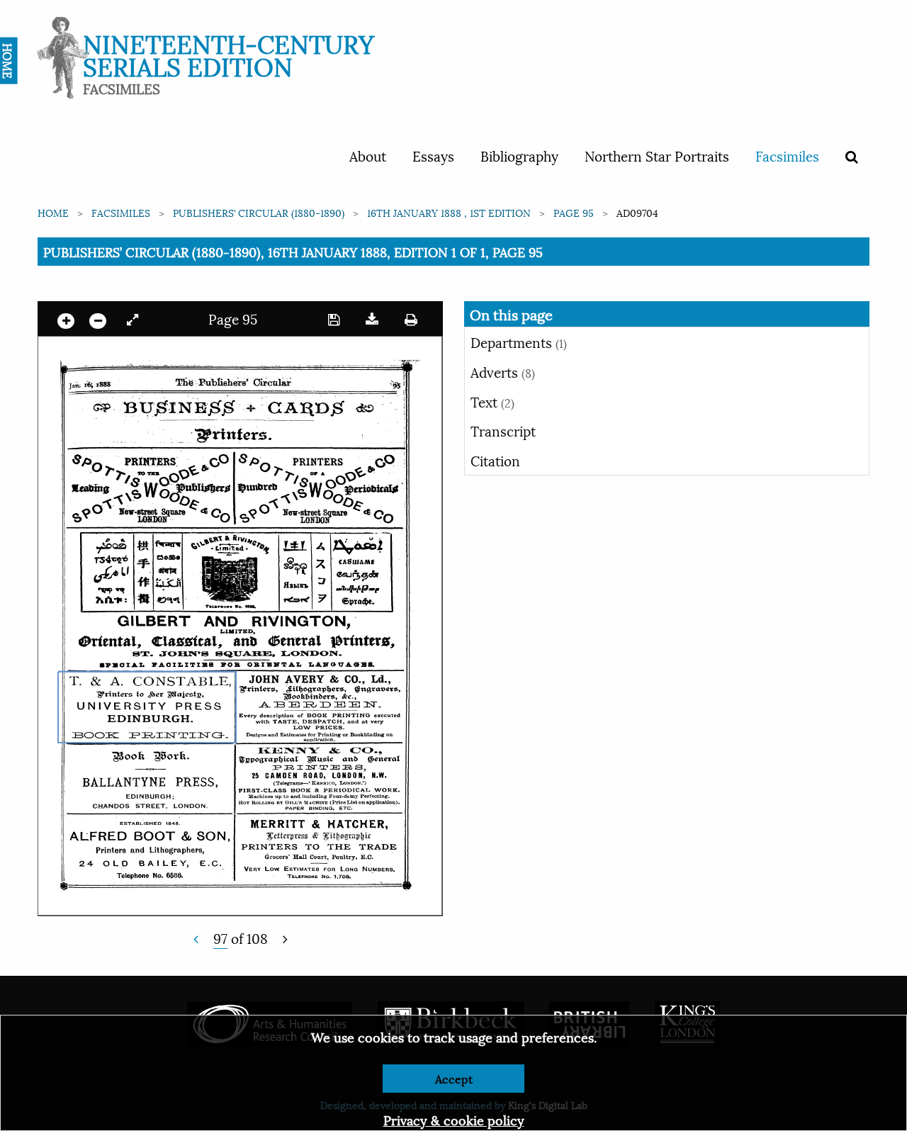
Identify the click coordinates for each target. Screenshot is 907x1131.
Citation (495, 460)
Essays (433, 155)
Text (492, 401)
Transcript (503, 430)
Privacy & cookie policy (453, 1119)
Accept (454, 1078)
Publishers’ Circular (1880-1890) (258, 212)
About (367, 155)
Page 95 (573, 212)
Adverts (503, 371)
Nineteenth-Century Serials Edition (228, 53)
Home (53, 212)
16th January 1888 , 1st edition (449, 212)
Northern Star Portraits (657, 155)
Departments (519, 341)
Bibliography (519, 155)
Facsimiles (787, 155)
